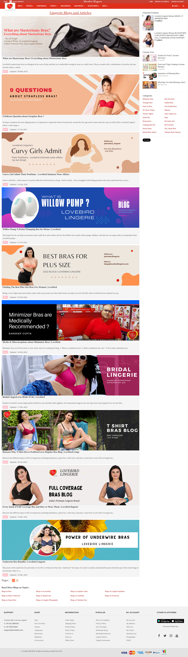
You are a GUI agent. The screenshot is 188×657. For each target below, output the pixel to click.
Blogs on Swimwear (112, 596)
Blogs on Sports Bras (9, 600)
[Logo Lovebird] (10, 6)
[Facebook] (159, 636)
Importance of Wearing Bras (168, 73)
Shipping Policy (70, 623)
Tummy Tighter (148, 114)
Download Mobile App (170, 626)
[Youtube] (177, 636)
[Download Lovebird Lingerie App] (177, 621)
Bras (20, 6)
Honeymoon (147, 121)
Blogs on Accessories (43, 591)
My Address (130, 623)
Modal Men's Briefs (149, 132)
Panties (29, 6)
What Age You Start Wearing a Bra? (171, 82)
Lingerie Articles (101, 637)
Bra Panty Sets (169, 121)
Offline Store (69, 640)
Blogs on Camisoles (77, 596)
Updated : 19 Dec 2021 (58, 512)
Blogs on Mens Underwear (11, 596)
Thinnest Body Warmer (172, 132)
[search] (183, 6)
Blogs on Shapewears (43, 596)
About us (68, 637)
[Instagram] (172, 636)
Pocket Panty (147, 128)
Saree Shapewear (170, 114)
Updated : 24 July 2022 (66, 179)
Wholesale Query (102, 630)
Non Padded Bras (170, 106)
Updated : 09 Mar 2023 (69, 65)
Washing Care (131, 634)
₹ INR (151, 1)
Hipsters (167, 110)
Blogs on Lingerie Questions (115, 591)
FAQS (128, 640)
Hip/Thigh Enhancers (103, 634)
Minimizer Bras (148, 99)
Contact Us (69, 634)
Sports (53, 6)
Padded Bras (168, 103)
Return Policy (70, 630)
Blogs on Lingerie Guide (79, 591)
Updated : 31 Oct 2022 (70, 235)
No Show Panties (149, 110)
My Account (130, 620)
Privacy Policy (101, 623)
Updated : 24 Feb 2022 (65, 347)
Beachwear (65, 6)
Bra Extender (169, 125)
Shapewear (41, 6)
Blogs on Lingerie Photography (47, 600)
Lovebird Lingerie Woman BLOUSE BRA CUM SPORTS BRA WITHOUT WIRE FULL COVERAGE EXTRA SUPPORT (170, 35)
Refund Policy (70, 627)
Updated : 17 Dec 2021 (63, 402)
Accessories (93, 6)
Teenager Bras (148, 103)
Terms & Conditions (103, 620)
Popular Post (148, 52)
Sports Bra (146, 117)
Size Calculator (101, 627)
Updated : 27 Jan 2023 (69, 123)
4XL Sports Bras (170, 128)
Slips (166, 117)
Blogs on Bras (6, 591)
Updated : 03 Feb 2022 (61, 292)
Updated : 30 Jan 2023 (58, 457)
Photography (130, 637)
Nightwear (78, 6)
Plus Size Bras (169, 99)
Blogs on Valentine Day (78, 600)
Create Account (177, 1)
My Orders (130, 630)
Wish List (129, 627)
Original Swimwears (103, 640)
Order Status (69, 620)
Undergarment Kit (149, 125)
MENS (104, 6)
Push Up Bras (147, 106)
